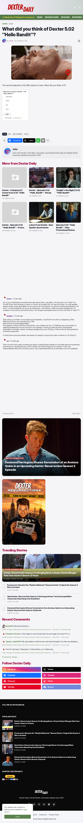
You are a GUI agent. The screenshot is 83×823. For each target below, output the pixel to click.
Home (4, 24)
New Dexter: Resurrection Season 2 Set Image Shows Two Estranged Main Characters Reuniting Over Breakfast (39, 597)
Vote (7, 114)
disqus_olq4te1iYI (14, 641)
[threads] (44, 804)
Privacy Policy (54, 815)
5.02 (11, 24)
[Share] (79, 41)
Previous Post (8, 413)
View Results (8, 118)
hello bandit (17, 134)
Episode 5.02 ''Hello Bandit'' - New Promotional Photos (65, 227)
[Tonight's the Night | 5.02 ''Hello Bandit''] (68, 177)
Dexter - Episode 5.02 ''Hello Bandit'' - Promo (13, 226)
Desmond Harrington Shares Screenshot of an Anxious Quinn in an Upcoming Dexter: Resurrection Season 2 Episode (40, 609)
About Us (33, 815)
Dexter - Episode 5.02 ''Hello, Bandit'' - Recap (40, 191)
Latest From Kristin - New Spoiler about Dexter (41, 226)
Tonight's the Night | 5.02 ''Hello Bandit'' (68, 191)
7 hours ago (65, 637)
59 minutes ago (66, 629)
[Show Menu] (3, 7)
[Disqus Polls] (41, 265)
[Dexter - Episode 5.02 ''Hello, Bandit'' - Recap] (41, 177)
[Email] (43, 140)
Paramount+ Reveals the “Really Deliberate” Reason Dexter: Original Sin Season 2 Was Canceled (42, 586)
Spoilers (65, 17)
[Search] (80, 7)
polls (26, 134)
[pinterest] (49, 804)
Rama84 (9, 626)
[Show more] (48, 140)
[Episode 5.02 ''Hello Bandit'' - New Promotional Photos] (68, 212)
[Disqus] (41, 322)
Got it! (18, 817)
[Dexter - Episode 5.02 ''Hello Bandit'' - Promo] (14, 212)
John (15, 149)
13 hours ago (65, 653)
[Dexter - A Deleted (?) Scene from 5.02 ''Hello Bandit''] (14, 177)
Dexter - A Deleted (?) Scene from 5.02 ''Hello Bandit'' (13, 192)
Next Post (76, 413)
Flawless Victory (13, 634)
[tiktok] (54, 804)
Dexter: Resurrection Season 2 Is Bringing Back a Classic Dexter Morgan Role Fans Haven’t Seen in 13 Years (47, 722)
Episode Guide (52, 17)
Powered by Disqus (9, 657)
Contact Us (43, 815)
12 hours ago (65, 645)
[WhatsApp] (38, 140)
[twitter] (34, 804)
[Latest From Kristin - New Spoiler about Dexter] (41, 212)
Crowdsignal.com (17, 118)
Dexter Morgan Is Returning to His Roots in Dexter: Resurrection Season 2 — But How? (30, 629)
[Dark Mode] (75, 7)
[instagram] (39, 804)
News (39, 17)
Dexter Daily (37, 819)
